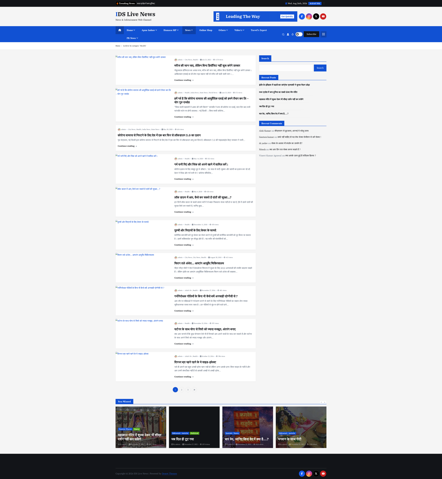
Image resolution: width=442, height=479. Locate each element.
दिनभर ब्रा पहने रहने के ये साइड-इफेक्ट (195, 362)
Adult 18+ (188, 290)
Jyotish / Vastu (232, 433)
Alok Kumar (265, 130)
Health (195, 60)
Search (265, 58)
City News (188, 60)
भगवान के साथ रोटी (289, 439)
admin (180, 60)
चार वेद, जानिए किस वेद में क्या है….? (273, 113)
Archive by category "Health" (134, 46)
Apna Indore (148, 30)
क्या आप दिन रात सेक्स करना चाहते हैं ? (284, 149)
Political (194, 433)
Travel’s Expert (259, 30)
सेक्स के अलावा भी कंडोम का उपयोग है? (286, 143)
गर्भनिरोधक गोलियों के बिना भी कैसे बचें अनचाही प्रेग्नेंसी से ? (206, 296)
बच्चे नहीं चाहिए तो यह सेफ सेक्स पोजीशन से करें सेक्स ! (299, 137)
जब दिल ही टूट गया (266, 106)
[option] (141, 427)
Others (222, 30)
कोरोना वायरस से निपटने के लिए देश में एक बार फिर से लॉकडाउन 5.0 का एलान (159, 135)
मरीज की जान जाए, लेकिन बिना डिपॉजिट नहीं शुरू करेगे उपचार (207, 65)
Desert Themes (169, 473)
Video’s (238, 30)
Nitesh (262, 149)
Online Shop (205, 30)
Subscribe (311, 34)
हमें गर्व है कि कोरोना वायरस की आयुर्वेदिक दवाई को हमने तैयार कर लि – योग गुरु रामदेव (211, 100)
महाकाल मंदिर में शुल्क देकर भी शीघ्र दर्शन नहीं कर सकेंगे (281, 99)
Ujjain (136, 429)
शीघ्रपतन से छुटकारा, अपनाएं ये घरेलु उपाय (292, 130)
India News (195, 92)
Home (130, 30)
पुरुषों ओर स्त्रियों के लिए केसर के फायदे (195, 230)
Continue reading (183, 80)
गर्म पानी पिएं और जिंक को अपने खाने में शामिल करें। (201, 164)
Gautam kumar (266, 137)
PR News (131, 38)
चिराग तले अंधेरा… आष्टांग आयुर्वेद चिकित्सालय (199, 263)
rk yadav (263, 143)
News (188, 30)
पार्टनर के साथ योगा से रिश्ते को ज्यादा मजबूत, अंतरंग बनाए (205, 329)
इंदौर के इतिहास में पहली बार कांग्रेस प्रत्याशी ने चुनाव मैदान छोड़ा (284, 84)
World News (213, 92)
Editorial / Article (180, 433)
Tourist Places (125, 429)
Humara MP (170, 30)
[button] (321, 402)
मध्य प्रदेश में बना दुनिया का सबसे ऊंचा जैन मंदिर (278, 92)
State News (204, 92)
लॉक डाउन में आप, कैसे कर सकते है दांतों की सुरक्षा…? (202, 197)
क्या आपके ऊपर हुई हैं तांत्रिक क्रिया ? (300, 155)
